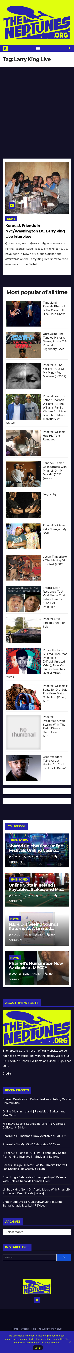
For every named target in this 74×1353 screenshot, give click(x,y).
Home (15, 1328)
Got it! (37, 1347)
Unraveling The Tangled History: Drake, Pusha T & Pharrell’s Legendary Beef (55, 341)
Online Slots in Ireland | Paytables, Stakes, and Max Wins (36, 889)
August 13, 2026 (23, 856)
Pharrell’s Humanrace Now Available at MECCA (36, 965)
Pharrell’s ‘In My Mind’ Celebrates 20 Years (32, 1144)
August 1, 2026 (22, 934)
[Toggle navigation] (37, 48)
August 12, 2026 (23, 895)
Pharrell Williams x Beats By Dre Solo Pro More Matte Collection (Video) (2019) (55, 693)
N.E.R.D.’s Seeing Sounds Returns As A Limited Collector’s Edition (33, 928)
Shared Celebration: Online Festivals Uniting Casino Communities (36, 850)
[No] (69, 1342)
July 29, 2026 (21, 974)
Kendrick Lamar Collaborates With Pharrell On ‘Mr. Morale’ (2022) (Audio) (55, 470)
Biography (50, 494)
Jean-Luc (45, 856)
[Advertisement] (37, 106)
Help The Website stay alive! (46, 1328)
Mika (36, 243)
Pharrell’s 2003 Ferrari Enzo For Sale (54, 622)
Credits (7, 1073)
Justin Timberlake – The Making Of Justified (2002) (55, 560)
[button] (69, 48)
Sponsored (19, 840)
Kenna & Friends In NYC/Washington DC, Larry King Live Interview (35, 231)
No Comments (56, 243)
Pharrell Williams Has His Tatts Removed (54, 435)
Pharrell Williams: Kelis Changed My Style (55, 529)
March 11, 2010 (18, 243)
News (11, 218)
